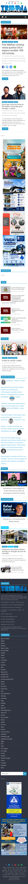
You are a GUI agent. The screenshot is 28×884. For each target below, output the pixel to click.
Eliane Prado (17, 555)
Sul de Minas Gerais (6, 63)
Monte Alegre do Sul (6, 710)
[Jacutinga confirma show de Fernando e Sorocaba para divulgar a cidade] (14, 85)
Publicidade (3, 734)
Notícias (3, 720)
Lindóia (2, 705)
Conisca (3, 657)
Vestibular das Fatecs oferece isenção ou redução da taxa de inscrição (14, 551)
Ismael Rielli (3, 698)
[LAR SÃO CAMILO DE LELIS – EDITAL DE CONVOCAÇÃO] (6, 287)
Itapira (2, 700)
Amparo (3, 641)
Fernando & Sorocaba (7, 113)
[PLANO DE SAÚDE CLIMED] (14, 342)
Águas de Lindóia (5, 638)
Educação (11, 546)
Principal (3, 729)
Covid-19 (3, 662)
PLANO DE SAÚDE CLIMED (12, 360)
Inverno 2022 (17, 60)
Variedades (14, 115)
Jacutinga (10, 41)
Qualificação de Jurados (6, 739)
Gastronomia (4, 688)
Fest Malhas (10, 60)
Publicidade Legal (5, 736)
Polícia (2, 727)
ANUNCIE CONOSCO (6, 874)
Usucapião (3, 763)
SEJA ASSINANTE (15, 874)
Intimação (3, 696)
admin (16, 56)
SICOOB (3, 753)
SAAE (2, 743)
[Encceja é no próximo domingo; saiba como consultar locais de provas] (6, 567)
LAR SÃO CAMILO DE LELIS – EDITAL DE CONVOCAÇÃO (18, 288)
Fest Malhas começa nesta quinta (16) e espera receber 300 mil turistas (13, 49)
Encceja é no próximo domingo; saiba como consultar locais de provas (17, 568)
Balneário (3, 645)
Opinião (3, 722)
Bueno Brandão (5, 650)
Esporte (3, 681)
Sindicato (5, 357)
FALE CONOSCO (23, 874)
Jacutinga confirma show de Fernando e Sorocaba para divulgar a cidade (12, 106)
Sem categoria (4, 748)
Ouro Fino (3, 724)
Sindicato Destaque (12, 357)
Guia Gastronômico (5, 693)
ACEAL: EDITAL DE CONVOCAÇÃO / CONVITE (17, 329)
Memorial (3, 708)
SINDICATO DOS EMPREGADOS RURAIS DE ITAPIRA (17, 310)
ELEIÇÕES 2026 (4, 677)
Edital (2, 667)
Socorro (3, 760)
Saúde (2, 746)
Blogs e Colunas (5, 648)
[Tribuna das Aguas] (2, 17)
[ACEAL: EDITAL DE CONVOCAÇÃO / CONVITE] (6, 328)
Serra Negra (4, 751)
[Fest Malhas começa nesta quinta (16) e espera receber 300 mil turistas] (14, 26)
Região (15, 41)
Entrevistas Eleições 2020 (7, 679)
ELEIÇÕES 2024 (4, 674)
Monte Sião (3, 712)
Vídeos (2, 767)
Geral (2, 691)
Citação (2, 655)
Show (10, 115)
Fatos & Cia (3, 686)
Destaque (5, 41)
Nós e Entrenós (4, 717)
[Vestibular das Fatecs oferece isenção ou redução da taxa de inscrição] (14, 531)
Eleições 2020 (4, 672)
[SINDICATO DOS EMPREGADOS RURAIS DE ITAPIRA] (6, 309)
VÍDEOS (16, 873)
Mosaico (3, 715)
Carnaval (3, 653)
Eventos (3, 684)
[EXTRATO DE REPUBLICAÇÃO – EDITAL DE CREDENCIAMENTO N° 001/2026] (6, 318)
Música (6, 115)
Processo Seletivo (5, 731)
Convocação (4, 660)
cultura (21, 110)
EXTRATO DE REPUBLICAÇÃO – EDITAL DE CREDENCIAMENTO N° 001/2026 (18, 320)
